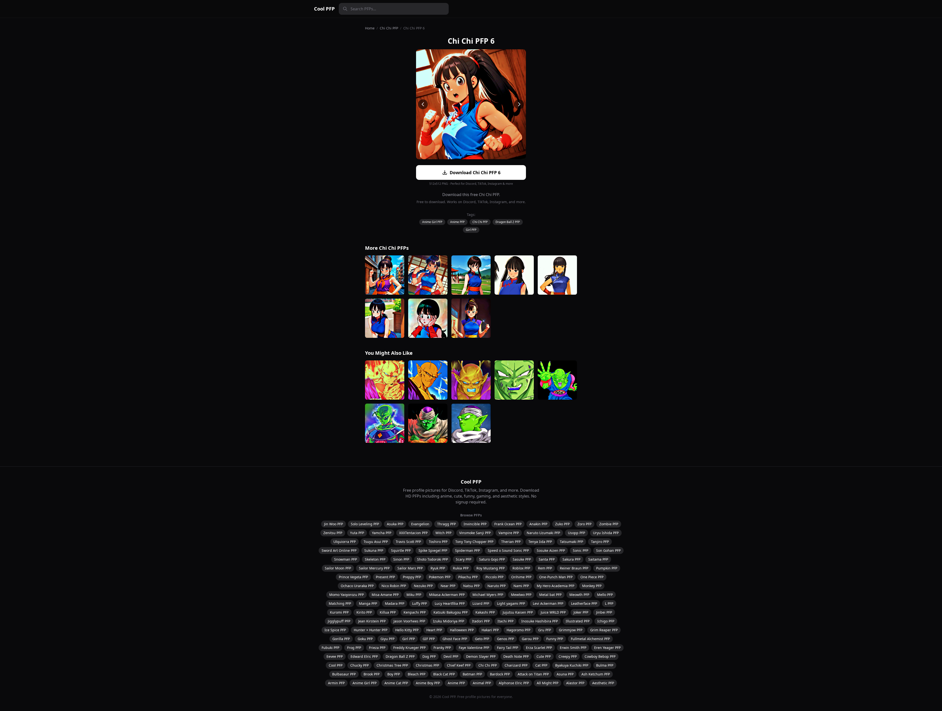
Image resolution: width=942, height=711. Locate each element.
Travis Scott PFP (408, 541)
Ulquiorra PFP (344, 541)
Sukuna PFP (373, 550)
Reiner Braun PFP (574, 568)
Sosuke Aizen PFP (551, 550)
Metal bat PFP (550, 594)
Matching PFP (340, 603)
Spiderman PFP (467, 550)
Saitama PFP (598, 559)
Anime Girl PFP (432, 222)
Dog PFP (429, 656)
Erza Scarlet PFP (539, 647)
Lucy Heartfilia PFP (450, 603)
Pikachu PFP (468, 577)
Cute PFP (543, 656)
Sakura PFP (571, 559)
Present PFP (385, 577)
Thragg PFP (446, 524)
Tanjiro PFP (600, 541)
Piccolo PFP (494, 577)
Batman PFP (472, 674)
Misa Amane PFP (385, 594)
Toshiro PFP (438, 541)
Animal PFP (482, 683)
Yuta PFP (357, 532)
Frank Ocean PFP (508, 524)
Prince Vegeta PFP (353, 577)
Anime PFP (457, 222)
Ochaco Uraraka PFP (357, 585)
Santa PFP (547, 559)
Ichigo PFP (605, 621)
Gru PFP (544, 630)
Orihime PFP (521, 577)
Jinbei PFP (604, 612)
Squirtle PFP (401, 550)
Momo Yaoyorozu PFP (346, 594)
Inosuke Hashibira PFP (539, 621)
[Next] (519, 104)
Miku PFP (413, 594)
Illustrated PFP (577, 621)
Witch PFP (443, 532)
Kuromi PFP (339, 612)
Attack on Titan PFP (533, 674)
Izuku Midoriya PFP (448, 621)
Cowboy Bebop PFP (600, 656)
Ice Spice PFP (335, 630)
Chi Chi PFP (389, 28)
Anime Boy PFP (428, 683)
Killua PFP (388, 612)
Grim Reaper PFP (604, 630)
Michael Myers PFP (487, 594)
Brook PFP (371, 674)
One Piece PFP (591, 577)
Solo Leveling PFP (365, 524)
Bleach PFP (416, 674)
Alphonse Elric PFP (514, 683)
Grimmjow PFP (570, 630)
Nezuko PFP (423, 585)
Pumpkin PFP (606, 568)
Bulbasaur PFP (344, 674)
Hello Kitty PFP (407, 630)
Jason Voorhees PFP (409, 621)
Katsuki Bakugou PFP (450, 612)
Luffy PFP (419, 603)
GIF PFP (429, 638)
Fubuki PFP (330, 647)
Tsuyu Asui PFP (376, 541)
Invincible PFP (475, 524)
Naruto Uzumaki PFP (543, 532)
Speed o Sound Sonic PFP (508, 550)
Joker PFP (581, 612)
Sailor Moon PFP (338, 568)
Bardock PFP (500, 674)
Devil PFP (451, 656)
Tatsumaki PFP (571, 541)
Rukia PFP (461, 568)
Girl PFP (471, 230)
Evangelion (420, 524)
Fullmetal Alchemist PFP (590, 638)
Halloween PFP (462, 630)
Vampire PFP (508, 532)
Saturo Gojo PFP (492, 559)
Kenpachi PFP (415, 612)
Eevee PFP (335, 656)
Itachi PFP (505, 621)
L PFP (609, 603)
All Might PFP (547, 683)
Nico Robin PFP (393, 585)
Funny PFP (554, 638)
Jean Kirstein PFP (372, 621)
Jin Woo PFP (333, 524)
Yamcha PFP (381, 532)
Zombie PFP (608, 524)
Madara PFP (394, 603)
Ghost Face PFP (455, 638)
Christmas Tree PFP (392, 665)
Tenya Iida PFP (540, 541)
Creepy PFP (568, 656)
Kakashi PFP (485, 612)
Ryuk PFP (438, 568)
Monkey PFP (592, 585)
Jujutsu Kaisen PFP (518, 612)
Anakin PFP (538, 524)
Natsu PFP (471, 585)
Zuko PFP (562, 524)
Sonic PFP (580, 550)
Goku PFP (365, 638)
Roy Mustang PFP (490, 568)
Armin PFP (336, 683)
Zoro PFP (584, 524)
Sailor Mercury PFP (374, 568)
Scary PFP (463, 559)
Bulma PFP (604, 665)
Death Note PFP (516, 656)
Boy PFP (393, 674)
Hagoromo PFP (518, 630)
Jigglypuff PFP (339, 621)
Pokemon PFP (439, 577)
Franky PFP (442, 647)
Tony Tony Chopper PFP (474, 541)
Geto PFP (482, 638)
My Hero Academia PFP (555, 585)
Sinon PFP (401, 559)
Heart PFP (434, 630)
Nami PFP (521, 585)
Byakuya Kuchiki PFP (571, 665)
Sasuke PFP (522, 559)
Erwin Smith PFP (573, 647)
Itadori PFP (481, 621)
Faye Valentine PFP (474, 647)
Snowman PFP (345, 559)
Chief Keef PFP (459, 665)
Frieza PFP (377, 647)
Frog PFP (354, 647)
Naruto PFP (496, 585)
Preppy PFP (412, 577)
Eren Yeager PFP (607, 647)
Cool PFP (324, 8)
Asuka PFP (395, 524)
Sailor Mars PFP (410, 568)
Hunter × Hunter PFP (370, 630)
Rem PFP (545, 568)
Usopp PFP (576, 532)
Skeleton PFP (375, 559)
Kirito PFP (364, 612)
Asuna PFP (565, 674)
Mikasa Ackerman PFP (447, 594)
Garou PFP (530, 638)
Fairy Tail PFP (507, 647)
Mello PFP (605, 594)
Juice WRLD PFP (553, 612)
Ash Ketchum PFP (595, 674)
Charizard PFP (516, 665)
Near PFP (448, 585)
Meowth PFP (579, 594)
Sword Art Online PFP (339, 550)
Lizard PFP (480, 603)
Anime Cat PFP (396, 683)
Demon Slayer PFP (481, 656)
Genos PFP (505, 638)
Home (370, 28)
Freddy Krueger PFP (409, 647)
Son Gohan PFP (608, 550)
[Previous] (423, 104)
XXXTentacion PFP (413, 532)
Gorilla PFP (341, 638)
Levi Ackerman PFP (548, 603)
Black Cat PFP (444, 674)
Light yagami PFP (511, 603)
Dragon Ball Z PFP (508, 222)
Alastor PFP (575, 683)
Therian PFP (511, 541)
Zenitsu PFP (332, 532)
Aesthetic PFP (603, 683)
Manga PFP (368, 603)
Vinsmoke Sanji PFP (475, 532)
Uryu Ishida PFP (606, 532)
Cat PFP (541, 665)
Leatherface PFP (584, 603)
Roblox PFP (521, 568)
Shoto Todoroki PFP (432, 559)
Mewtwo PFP (521, 594)
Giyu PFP (387, 638)
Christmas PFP (427, 665)
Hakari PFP (490, 630)
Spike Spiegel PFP (433, 550)
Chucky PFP (359, 665)
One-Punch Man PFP (556, 577)
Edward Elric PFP (364, 656)
